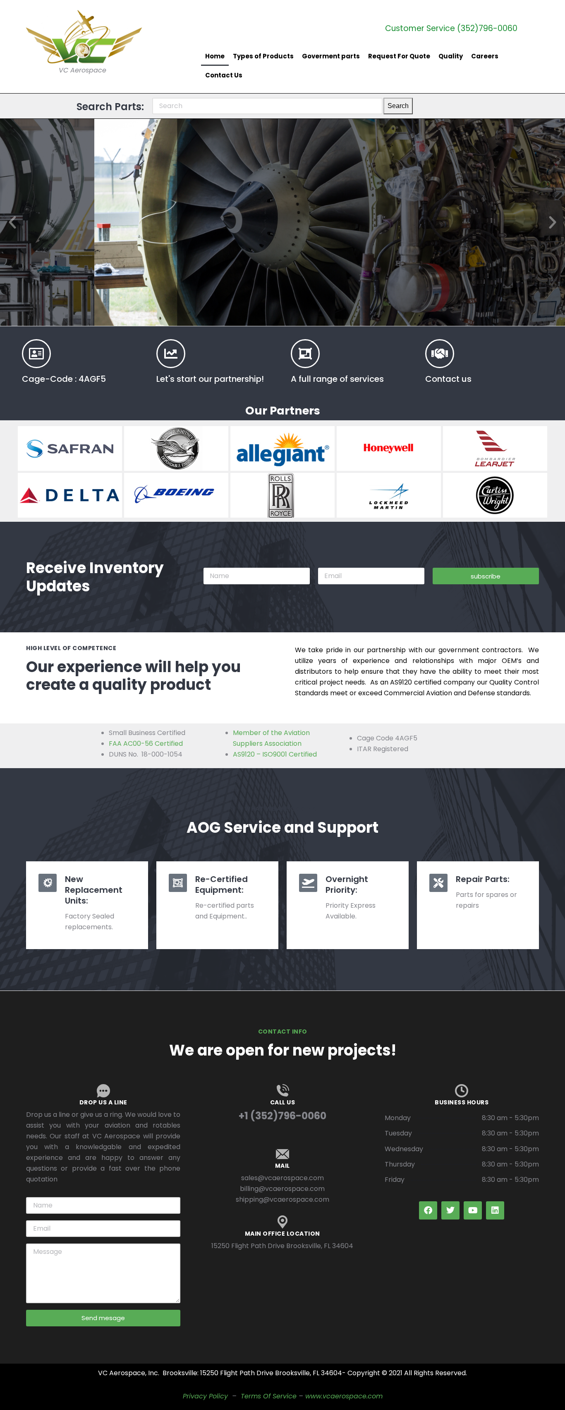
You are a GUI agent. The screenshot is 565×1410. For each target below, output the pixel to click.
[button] (12, 222)
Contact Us (223, 75)
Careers (484, 56)
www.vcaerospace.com (344, 1396)
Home (215, 56)
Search (398, 105)
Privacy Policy (205, 1396)
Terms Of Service (269, 1396)
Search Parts (282, 271)
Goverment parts (331, 56)
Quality (450, 56)
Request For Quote (399, 56)
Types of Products (263, 56)
